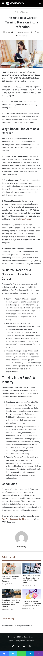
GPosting (21, 546)
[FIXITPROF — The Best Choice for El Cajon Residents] (11, 568)
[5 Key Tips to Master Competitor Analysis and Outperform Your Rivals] (31, 594)
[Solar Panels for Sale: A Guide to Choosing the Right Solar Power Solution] (11, 593)
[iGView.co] (15, 3)
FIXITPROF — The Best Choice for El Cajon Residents (10, 579)
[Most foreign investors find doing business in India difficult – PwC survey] (31, 568)
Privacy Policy (20, 641)
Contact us (30, 641)
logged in (14, 626)
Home (18, 12)
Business (25, 12)
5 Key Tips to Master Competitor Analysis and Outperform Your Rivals (31, 604)
